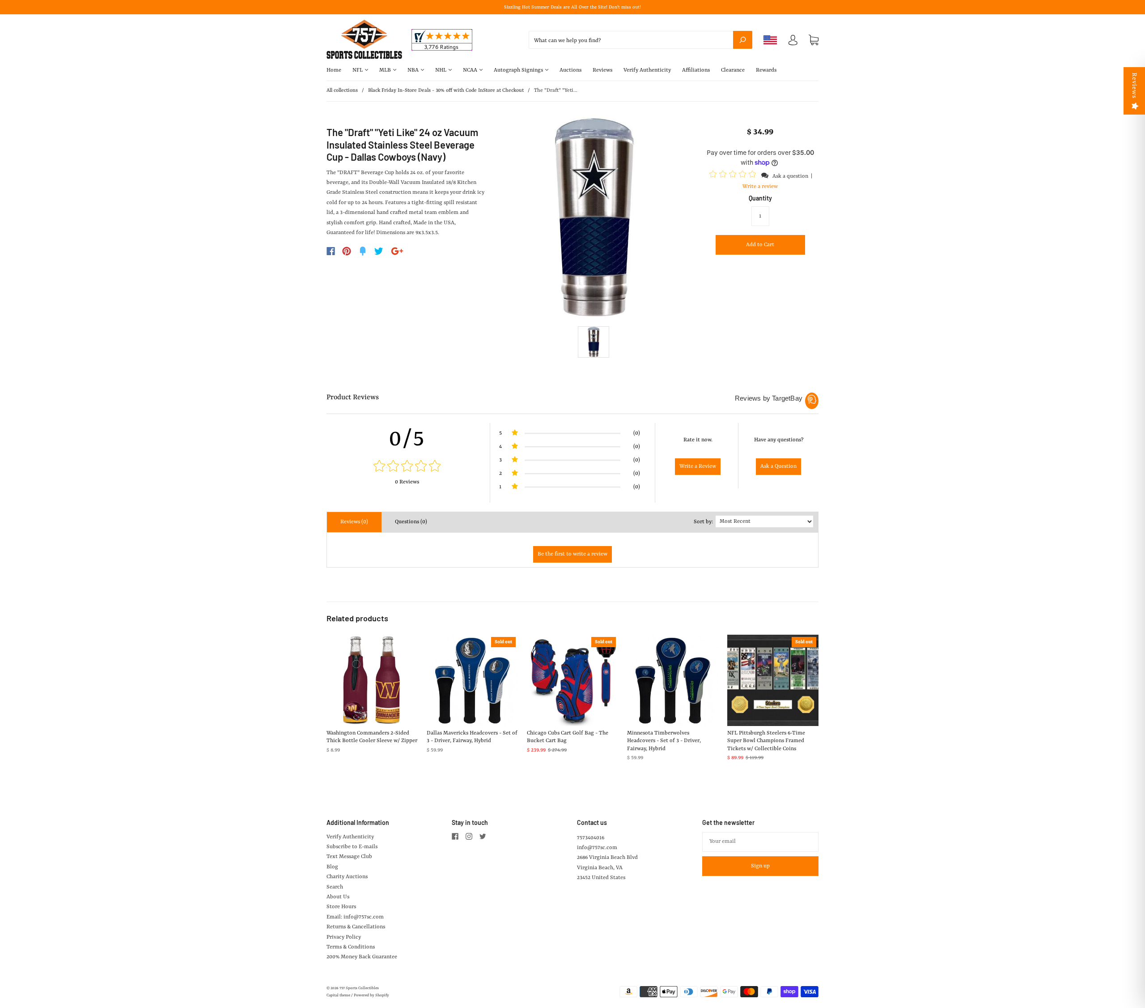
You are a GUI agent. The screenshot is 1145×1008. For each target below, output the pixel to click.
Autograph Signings (519, 70)
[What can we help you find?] (640, 41)
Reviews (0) (354, 522)
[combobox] (640, 40)
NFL (358, 70)
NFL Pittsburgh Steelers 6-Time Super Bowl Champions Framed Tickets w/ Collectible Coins (766, 741)
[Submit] (742, 40)
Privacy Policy (344, 937)
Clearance (733, 70)
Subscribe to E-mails (352, 847)
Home (334, 70)
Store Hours (341, 907)
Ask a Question (778, 466)
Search (335, 887)
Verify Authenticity (647, 70)
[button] (734, 175)
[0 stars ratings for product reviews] (407, 467)
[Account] (793, 42)
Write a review (760, 187)
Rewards (766, 70)
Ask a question (790, 176)
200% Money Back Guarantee (362, 957)
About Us (338, 897)
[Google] (397, 251)
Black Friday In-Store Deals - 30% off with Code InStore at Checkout (446, 91)
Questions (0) (411, 522)
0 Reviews (407, 482)
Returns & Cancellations (356, 927)
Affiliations (696, 70)
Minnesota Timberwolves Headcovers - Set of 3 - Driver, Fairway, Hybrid (664, 741)
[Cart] (813, 40)
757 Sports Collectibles (359, 988)
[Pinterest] (347, 251)
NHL (441, 70)
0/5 (407, 439)
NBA (413, 70)
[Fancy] (363, 251)
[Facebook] (331, 251)
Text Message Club (349, 857)
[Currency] (770, 40)
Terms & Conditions (351, 947)
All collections (342, 91)
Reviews (602, 70)
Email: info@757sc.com (355, 917)
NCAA (471, 70)
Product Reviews (353, 397)
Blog (332, 867)
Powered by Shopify (371, 995)
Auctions (570, 70)
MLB (385, 70)
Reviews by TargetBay (768, 398)
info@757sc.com (597, 848)
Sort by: (703, 522)
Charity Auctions (347, 877)
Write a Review (697, 466)
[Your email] (760, 842)
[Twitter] (379, 251)
